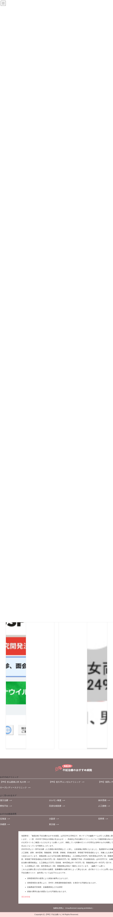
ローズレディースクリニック (13, 787)
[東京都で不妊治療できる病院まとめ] (16, 638)
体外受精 (102, 800)
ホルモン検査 (55, 800)
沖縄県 (3, 824)
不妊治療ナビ (56, 914)
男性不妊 (4, 806)
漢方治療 (4, 800)
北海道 (3, 819)
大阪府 (52, 819)
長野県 (101, 819)
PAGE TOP (104, 883)
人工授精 (102, 806)
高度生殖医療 (55, 806)
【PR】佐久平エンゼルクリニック (65, 782)
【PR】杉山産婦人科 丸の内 (13, 782)
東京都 (52, 824)
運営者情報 (25, 897)
